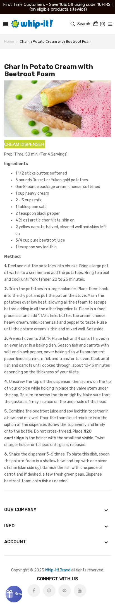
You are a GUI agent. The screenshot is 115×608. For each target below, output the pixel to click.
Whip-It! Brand (57, 570)
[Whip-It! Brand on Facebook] (34, 590)
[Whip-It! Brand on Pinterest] (64, 590)
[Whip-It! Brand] (32, 24)
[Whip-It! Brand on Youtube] (80, 590)
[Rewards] (14, 594)
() (102, 24)
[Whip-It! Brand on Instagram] (49, 590)
